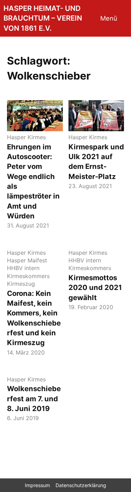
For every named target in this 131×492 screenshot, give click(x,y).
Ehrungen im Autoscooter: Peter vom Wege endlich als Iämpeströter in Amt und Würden (33, 181)
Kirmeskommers (28, 276)
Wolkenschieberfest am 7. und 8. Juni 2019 (34, 398)
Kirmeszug (21, 283)
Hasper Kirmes (26, 137)
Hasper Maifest (27, 260)
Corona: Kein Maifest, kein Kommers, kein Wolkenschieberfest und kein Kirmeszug (34, 318)
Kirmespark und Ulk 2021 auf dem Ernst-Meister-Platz (96, 161)
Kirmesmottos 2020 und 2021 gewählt (95, 287)
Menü (108, 18)
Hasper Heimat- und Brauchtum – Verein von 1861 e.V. (42, 18)
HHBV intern (23, 267)
